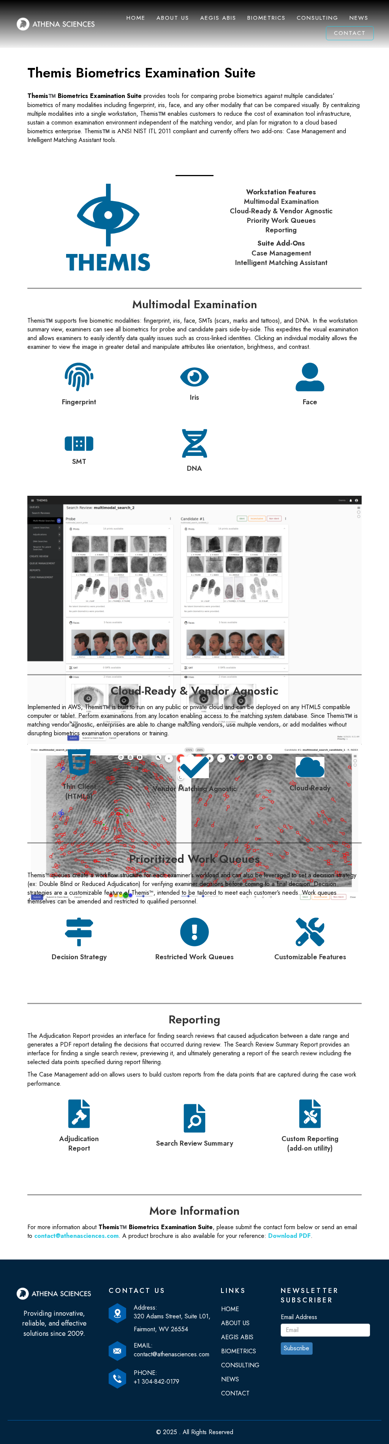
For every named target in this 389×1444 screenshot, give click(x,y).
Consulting (317, 18)
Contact (350, 33)
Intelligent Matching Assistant (281, 263)
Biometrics (266, 18)
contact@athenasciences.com (76, 1235)
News (358, 18)
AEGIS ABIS (218, 18)
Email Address (299, 1317)
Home (136, 18)
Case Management (281, 253)
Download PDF (289, 1235)
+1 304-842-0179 (156, 1381)
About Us (173, 18)
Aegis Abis (237, 1337)
